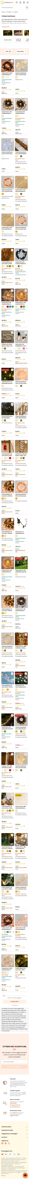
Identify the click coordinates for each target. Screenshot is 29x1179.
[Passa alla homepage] (6, 2)
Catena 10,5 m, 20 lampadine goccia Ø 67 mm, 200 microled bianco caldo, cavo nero (8, 382)
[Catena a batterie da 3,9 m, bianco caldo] (21, 374)
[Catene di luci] (7, 34)
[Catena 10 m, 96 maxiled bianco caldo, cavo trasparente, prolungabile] (7, 295)
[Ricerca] (27, 7)
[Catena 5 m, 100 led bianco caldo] (21, 446)
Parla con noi (15, 1106)
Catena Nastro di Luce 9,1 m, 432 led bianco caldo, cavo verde (7, 847)
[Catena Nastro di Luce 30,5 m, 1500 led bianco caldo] (7, 254)
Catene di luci (8, 40)
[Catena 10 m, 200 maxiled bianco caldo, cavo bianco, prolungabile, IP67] (7, 562)
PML (6, 93)
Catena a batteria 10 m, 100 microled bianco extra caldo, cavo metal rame (21, 888)
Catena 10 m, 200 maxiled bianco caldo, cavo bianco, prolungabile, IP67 (7, 571)
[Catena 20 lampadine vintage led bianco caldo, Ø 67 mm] (7, 374)
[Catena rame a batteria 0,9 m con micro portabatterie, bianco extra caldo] (21, 220)
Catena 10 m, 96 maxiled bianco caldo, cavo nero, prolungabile (20, 112)
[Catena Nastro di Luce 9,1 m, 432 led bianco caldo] (7, 839)
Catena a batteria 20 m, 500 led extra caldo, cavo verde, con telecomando (21, 728)
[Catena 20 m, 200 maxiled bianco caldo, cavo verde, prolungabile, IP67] (7, 65)
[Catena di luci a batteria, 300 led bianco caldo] (21, 144)
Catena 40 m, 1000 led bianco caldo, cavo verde (20, 647)
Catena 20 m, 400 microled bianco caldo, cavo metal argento (7, 228)
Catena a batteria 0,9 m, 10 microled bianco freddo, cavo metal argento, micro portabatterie (7, 152)
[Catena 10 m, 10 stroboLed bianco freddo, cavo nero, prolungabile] (21, 254)
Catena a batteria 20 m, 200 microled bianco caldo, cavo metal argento (7, 647)
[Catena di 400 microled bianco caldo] (7, 220)
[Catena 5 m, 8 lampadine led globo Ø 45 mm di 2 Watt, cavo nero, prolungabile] (21, 524)
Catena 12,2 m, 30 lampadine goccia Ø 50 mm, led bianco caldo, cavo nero (21, 571)
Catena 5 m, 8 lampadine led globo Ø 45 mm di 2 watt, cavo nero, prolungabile (20, 532)
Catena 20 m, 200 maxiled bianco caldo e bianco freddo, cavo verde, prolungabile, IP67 (7, 928)
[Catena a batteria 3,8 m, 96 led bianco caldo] (21, 408)
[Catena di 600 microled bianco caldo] (21, 799)
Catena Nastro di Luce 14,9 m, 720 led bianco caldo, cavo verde (7, 807)
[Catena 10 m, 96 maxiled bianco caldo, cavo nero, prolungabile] (21, 104)
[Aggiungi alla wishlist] (12, 61)
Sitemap (3, 1175)
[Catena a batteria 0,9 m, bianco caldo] (21, 65)
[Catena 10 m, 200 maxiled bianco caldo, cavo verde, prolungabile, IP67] (7, 104)
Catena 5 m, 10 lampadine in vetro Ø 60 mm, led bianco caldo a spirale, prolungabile (21, 345)
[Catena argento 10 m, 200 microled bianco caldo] (21, 182)
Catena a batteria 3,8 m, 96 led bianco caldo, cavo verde (21, 417)
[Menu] (28, 2)
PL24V (20, 133)
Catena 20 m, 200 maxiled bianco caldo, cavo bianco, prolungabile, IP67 (21, 303)
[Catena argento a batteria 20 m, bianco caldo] (7, 639)
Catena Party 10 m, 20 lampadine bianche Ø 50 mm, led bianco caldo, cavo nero (7, 417)
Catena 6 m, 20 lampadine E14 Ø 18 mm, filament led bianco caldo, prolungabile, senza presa (7, 728)
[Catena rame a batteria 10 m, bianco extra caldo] (21, 880)
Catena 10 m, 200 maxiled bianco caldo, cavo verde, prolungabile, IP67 (7, 112)
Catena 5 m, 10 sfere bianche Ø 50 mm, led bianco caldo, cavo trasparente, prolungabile (21, 686)
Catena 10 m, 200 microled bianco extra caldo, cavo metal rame (20, 928)
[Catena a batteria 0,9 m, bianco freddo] (7, 144)
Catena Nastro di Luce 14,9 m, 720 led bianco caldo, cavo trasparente (7, 686)
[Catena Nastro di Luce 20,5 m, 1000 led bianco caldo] (7, 446)
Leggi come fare (14, 1115)
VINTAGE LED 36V (23, 363)
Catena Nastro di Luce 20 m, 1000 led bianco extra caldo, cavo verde (7, 495)
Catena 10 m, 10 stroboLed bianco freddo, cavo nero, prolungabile (20, 262)
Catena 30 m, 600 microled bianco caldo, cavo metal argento (20, 807)
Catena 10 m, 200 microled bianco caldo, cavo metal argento (20, 190)
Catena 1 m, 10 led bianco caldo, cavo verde (7, 345)
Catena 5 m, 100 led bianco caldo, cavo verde (21, 454)
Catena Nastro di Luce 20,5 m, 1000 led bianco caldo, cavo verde (7, 454)
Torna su (15, 1005)
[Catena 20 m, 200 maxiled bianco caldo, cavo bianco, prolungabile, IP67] (21, 295)
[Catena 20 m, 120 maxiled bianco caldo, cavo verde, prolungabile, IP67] (21, 601)
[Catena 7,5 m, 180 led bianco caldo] (7, 758)
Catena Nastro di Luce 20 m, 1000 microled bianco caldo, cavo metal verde (20, 969)
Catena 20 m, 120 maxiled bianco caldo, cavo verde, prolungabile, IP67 (20, 609)
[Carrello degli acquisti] (24, 2)
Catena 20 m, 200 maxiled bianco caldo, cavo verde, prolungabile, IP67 (7, 73)
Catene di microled (18, 39)
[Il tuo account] (20, 2)
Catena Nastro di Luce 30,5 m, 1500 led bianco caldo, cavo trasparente (7, 888)
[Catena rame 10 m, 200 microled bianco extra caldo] (21, 920)
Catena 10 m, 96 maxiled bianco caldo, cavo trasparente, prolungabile (6, 303)
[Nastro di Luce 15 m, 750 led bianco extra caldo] (7, 524)
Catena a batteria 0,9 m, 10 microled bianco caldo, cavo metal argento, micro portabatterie (21, 73)
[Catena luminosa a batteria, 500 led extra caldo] (21, 719)
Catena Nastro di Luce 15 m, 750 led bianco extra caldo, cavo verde (7, 532)
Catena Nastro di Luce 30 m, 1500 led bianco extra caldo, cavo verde (7, 609)
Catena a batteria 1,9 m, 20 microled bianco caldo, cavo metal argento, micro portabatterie (21, 766)
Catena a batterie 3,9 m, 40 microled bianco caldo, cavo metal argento (21, 382)
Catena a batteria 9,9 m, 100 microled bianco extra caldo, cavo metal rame (21, 495)
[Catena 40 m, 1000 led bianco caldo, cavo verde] (21, 639)
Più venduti (20, 51)
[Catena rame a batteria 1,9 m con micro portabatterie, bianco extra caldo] (7, 182)
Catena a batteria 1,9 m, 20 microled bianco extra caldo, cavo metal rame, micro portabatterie (7, 190)
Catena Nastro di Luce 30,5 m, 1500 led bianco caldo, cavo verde (7, 262)
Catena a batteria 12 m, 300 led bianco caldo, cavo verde (21, 152)
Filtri (7, 51)
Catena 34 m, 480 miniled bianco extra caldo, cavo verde (20, 847)
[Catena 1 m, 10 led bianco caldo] (7, 336)
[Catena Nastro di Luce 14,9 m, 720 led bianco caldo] (7, 678)
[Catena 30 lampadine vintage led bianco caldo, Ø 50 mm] (21, 562)
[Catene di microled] (18, 34)
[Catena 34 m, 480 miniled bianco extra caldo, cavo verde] (21, 839)
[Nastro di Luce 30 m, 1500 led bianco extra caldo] (7, 601)
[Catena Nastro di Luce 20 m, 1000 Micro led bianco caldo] (21, 960)
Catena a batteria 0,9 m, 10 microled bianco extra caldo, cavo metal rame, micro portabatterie (21, 228)
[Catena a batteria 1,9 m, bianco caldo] (21, 758)
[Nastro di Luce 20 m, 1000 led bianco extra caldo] (7, 486)
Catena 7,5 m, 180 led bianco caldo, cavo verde (7, 766)
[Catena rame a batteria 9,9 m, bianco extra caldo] (21, 486)
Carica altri (14, 1001)
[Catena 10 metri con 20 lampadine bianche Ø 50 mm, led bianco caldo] (7, 408)
